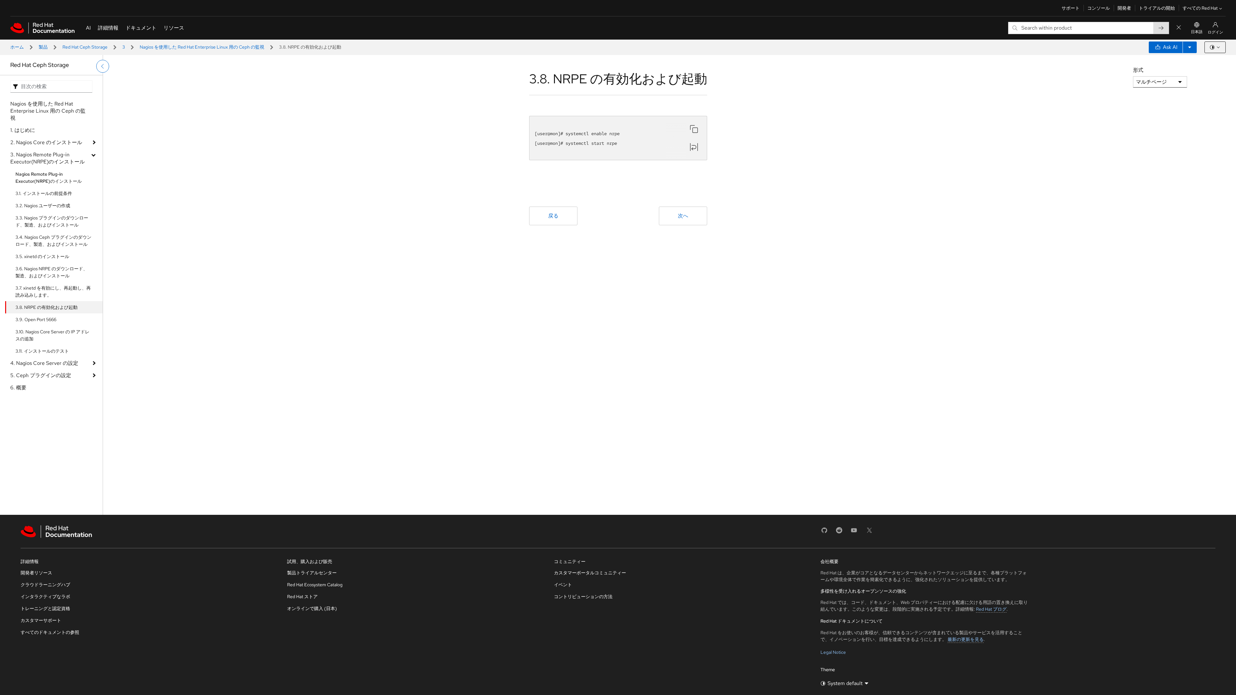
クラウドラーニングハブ (45, 585)
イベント (563, 585)
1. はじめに (22, 130)
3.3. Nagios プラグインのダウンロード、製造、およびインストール (51, 221)
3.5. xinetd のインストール (42, 256)
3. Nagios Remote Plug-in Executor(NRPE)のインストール (47, 158)
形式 (1138, 70)
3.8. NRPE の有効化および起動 (46, 307)
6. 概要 (18, 387)
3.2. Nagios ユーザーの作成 (42, 205)
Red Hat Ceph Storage (85, 47)
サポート (1071, 8)
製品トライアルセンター (312, 573)
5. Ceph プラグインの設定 (40, 375)
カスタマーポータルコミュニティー (590, 573)
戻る (553, 215)
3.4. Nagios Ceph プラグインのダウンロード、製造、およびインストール (53, 240)
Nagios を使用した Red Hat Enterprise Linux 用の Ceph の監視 (202, 47)
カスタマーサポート (41, 620)
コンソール (1098, 8)
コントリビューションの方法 (583, 596)
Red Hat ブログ (991, 609)
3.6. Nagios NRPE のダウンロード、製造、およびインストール (51, 272)
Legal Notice (833, 652)
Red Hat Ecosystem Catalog (314, 585)
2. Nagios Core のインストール (46, 142)
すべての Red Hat (1200, 8)
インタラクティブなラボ (45, 596)
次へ (683, 215)
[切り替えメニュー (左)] (102, 66)
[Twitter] (869, 532)
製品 (43, 47)
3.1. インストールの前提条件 (43, 193)
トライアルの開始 (1157, 8)
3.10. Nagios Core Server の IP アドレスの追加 (52, 335)
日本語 (1197, 31)
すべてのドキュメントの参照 (50, 632)
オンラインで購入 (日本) (312, 608)
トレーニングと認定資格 (45, 608)
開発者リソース (36, 573)
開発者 (1124, 8)
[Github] (824, 532)
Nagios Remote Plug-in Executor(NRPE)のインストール (48, 177)
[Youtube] (854, 532)
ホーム (17, 47)
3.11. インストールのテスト (42, 351)
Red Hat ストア (302, 596)
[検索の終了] (1178, 27)
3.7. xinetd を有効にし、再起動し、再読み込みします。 (53, 291)
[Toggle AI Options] (1190, 47)
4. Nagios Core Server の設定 (44, 363)
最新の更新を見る (966, 639)
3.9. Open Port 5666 (35, 319)
